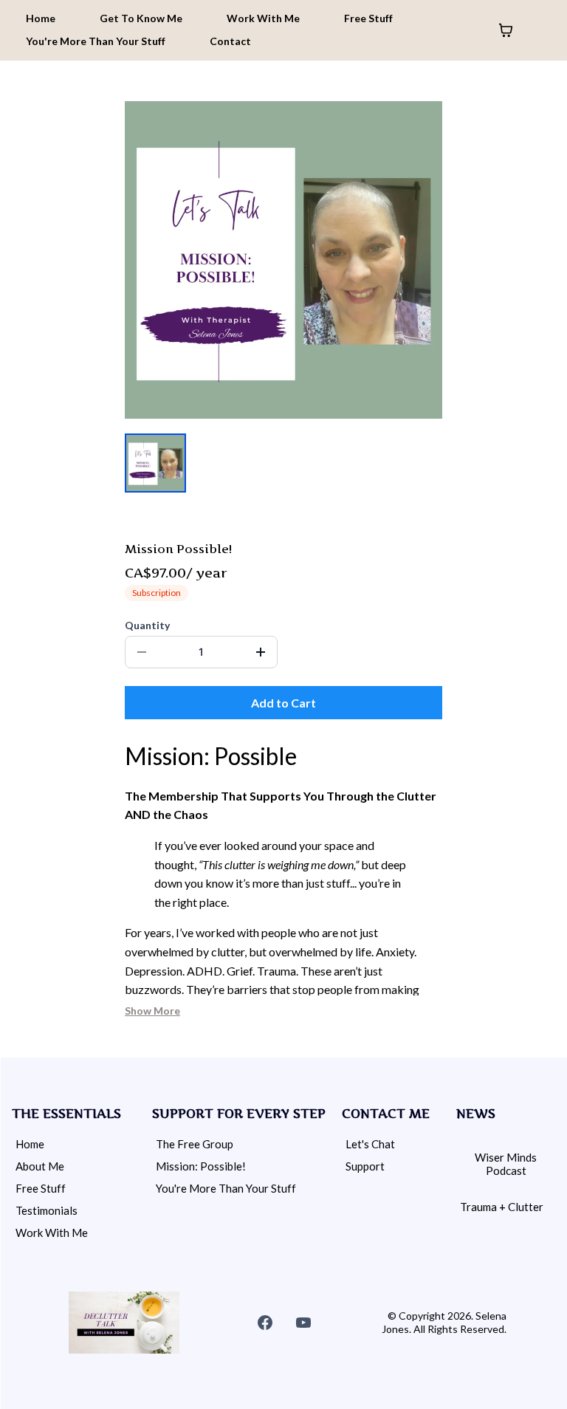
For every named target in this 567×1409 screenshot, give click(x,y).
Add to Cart (283, 703)
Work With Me (263, 18)
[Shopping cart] (505, 30)
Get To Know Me (141, 18)
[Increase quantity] (261, 652)
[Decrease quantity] (142, 652)
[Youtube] (303, 1322)
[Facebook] (265, 1322)
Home (40, 18)
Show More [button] (152, 1010)
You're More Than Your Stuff (95, 41)
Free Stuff (368, 18)
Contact (230, 41)
